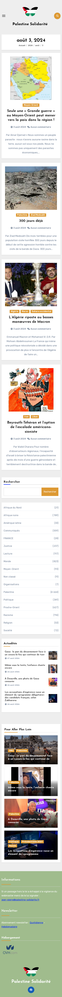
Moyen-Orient (31, 105)
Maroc (25, 311)
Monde (7, 561)
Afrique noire (11, 515)
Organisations (11, 584)
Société (8, 630)
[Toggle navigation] (3, 16)
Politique (9, 599)
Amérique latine (12, 523)
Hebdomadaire (9, 926)
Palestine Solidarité (30, 24)
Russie (12, 846)
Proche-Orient (12, 607)
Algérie (14, 311)
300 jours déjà (31, 221)
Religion (8, 622)
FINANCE (8, 538)
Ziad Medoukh (38, 215)
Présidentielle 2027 (32, 841)
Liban (35, 416)
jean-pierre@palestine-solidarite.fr (20, 899)
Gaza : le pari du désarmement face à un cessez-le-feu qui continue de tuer (30, 759)
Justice (8, 546)
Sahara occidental (41, 311)
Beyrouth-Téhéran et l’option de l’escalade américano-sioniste (31, 427)
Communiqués (12, 530)
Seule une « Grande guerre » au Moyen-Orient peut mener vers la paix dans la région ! (31, 115)
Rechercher (12, 481)
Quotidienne (36, 922)
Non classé (10, 576)
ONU (11, 750)
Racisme (8, 615)
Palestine (22, 215)
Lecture (8, 553)
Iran (26, 416)
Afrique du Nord (13, 507)
